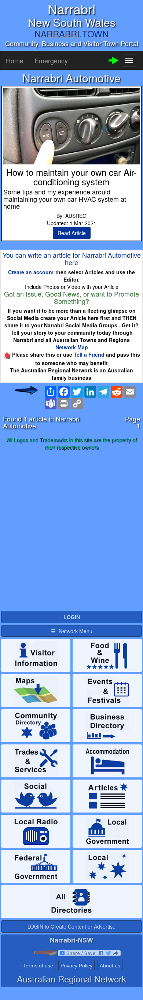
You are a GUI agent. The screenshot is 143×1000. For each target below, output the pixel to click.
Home (14, 60)
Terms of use (38, 966)
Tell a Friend (89, 354)
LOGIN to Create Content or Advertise (71, 926)
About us (110, 966)
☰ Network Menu (71, 631)
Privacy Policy (76, 966)
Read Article (72, 233)
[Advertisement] (71, 531)
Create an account (31, 272)
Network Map (71, 347)
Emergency (51, 60)
